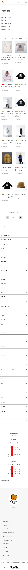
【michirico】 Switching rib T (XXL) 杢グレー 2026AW (7, 142)
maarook (3, 253)
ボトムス (3, 346)
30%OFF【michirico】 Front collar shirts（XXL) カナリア (7, 169)
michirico (7, 5)
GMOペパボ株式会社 (22, 562)
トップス (3, 341)
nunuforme (3, 231)
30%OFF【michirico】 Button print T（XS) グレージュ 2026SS (20, 57)
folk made (3, 266)
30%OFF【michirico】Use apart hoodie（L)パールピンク (7, 86)
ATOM (7, 544)
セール (2, 336)
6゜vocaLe (3, 257)
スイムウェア (4, 392)
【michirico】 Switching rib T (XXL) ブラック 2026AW (20, 142)
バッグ (2, 388)
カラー (2, 420)
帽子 (2, 383)
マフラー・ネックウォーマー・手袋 (9, 378)
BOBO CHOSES (5, 306)
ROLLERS (3, 297)
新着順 (25, 38)
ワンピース (3, 350)
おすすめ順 (14, 38)
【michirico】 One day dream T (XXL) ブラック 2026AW (20, 86)
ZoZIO (2, 315)
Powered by (6, 567)
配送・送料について (7, 521)
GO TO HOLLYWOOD (6, 239)
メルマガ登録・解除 (7, 540)
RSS (4, 544)
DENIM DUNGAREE (6, 235)
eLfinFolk (3, 274)
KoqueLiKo (3, 320)
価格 (2, 397)
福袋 (2, 324)
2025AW (3, 411)
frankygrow (3, 261)
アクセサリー (4, 374)
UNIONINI (3, 283)
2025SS (3, 416)
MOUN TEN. (4, 270)
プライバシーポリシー (8, 536)
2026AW (3, 402)
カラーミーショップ (4, 562)
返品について (6, 525)
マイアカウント (6, 547)
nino (2, 311)
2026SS (3, 406)
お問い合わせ (6, 555)
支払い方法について (7, 529)
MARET (3, 288)
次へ (20, 217)
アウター (3, 355)
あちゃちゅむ (4, 301)
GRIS (2, 292)
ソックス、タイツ (5, 364)
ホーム (2, 5)
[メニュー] (26, 2)
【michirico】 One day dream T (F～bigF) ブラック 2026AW (7, 196)
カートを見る (6, 551)
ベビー (2, 360)
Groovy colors (4, 244)
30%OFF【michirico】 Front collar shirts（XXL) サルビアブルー (20, 169)
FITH (2, 248)
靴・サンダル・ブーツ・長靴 (8, 369)
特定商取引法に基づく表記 (9, 532)
